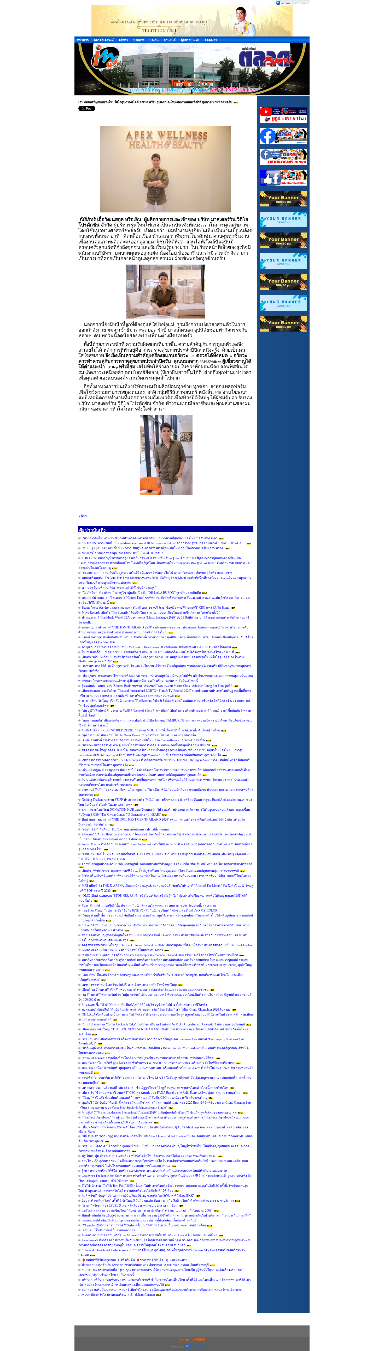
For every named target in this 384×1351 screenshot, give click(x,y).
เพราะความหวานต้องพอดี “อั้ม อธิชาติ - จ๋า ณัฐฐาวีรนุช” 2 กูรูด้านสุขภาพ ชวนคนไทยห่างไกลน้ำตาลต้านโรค (155, 1088)
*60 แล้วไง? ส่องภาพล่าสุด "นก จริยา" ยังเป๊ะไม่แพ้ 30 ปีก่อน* (122, 553)
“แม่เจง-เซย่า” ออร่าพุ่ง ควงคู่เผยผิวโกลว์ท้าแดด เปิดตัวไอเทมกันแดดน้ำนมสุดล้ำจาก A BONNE (146, 745)
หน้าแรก (83, 40)
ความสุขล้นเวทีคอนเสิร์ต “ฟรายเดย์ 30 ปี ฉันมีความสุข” (119, 588)
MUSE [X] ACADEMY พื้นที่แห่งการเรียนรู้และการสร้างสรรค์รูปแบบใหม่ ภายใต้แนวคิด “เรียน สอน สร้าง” (153, 548)
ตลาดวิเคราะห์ (104, 40)
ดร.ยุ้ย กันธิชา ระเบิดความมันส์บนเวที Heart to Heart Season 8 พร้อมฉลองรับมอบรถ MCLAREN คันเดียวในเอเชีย (156, 647)
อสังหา (123, 40)
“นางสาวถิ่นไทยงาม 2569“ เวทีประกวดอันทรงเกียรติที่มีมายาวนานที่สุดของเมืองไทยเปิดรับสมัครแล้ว (150, 538)
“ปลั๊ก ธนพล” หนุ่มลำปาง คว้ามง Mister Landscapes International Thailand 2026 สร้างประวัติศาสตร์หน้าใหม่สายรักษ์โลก (160, 955)
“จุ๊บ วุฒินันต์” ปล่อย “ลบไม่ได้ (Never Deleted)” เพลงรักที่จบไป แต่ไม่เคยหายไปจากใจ (139, 735)
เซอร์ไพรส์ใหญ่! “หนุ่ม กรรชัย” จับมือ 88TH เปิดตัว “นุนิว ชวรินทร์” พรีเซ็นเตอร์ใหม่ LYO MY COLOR (149, 910)
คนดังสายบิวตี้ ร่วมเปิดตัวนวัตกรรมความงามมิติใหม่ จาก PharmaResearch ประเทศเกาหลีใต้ (143, 740)
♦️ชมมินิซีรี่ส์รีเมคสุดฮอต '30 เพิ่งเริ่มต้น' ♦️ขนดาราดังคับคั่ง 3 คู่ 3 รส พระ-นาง (134, 1260)
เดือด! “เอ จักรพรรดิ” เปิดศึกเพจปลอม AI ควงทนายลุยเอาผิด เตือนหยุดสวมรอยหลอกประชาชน (145, 990)
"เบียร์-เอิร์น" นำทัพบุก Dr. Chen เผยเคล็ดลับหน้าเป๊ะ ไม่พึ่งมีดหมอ (125, 829)
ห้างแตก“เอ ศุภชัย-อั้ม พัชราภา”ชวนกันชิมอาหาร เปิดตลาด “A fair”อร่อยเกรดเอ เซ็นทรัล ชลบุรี (145, 1265)
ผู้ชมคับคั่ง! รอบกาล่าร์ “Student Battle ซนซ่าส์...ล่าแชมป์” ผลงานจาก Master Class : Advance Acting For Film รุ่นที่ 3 (157, 686)
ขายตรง (138, 40)
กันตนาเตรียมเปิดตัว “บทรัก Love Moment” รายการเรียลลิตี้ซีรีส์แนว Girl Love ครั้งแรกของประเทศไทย (150, 1235)
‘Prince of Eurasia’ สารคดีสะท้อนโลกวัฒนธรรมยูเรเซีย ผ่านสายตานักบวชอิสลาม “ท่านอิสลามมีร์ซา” (148, 1058)
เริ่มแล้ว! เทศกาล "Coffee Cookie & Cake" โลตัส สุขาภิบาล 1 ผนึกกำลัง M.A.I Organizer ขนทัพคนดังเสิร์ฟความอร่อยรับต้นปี (163, 1024)
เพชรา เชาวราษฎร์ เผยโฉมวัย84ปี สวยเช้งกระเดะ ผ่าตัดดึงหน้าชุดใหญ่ (129, 985)
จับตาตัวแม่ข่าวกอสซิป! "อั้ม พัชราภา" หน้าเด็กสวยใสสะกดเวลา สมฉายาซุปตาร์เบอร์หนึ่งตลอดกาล (149, 905)
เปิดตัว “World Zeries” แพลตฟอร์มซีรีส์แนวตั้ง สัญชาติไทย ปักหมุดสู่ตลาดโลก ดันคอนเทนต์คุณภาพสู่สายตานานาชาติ (160, 871)
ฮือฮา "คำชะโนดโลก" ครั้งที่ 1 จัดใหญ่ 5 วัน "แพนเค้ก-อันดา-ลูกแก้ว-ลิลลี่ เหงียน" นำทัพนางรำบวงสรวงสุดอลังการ (158, 1200)
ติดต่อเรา (211, 40)
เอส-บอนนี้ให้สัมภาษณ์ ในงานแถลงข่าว (108, 1230)
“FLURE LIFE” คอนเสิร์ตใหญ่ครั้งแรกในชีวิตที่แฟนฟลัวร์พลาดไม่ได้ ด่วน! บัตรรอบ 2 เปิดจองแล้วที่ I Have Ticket (157, 573)
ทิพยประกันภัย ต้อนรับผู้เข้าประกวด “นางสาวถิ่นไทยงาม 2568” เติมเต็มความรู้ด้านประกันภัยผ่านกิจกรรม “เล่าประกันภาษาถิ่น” (166, 1215)
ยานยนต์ (170, 40)
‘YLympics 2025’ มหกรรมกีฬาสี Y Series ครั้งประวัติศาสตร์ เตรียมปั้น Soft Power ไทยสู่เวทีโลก (144, 1225)
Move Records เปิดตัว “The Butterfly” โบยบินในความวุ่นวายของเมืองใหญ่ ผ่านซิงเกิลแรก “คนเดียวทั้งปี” (151, 612)
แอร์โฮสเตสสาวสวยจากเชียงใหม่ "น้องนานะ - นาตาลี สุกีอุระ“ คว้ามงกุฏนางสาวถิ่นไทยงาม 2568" (147, 1210)
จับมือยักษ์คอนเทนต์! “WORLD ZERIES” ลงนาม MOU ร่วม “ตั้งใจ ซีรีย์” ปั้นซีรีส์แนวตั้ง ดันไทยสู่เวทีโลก (151, 730)
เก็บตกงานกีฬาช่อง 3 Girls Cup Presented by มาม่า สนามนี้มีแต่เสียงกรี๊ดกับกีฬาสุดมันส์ (139, 1220)
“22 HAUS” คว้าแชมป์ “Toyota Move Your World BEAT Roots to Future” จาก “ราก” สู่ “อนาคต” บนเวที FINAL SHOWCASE (163, 543)
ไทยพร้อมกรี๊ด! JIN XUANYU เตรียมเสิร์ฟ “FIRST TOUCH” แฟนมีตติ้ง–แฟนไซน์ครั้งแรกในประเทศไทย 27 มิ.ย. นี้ (158, 652)
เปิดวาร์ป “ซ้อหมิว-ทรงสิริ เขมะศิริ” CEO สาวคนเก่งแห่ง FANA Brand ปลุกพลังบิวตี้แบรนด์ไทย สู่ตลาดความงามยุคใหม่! (162, 1093)
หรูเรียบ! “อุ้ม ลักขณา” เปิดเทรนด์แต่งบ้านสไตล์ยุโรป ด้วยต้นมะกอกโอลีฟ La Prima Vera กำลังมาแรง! (149, 1156)
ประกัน (154, 40)
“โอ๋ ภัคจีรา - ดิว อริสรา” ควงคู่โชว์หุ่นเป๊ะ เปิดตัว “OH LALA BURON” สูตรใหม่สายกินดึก (141, 593)
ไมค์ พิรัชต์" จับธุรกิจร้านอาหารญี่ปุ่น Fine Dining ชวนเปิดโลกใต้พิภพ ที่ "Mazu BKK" (138, 1195)
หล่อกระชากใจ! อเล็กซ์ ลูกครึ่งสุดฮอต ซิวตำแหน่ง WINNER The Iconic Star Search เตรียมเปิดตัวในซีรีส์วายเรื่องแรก (158, 1063)
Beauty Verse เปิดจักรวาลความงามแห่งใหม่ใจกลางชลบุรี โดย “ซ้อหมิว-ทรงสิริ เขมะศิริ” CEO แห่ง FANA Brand (155, 607)
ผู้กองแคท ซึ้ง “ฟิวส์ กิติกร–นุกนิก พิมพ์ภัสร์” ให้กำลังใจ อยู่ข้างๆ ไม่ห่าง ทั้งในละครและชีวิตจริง (144, 1004)
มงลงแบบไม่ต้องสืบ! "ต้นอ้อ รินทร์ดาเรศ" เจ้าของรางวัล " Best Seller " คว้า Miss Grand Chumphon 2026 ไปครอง (156, 1009)
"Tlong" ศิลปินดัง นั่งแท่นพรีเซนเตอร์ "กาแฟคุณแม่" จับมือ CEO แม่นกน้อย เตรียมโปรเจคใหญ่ (144, 1097)
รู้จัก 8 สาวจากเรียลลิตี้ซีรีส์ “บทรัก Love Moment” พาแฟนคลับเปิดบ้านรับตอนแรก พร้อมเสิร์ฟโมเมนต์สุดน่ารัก (154, 1171)
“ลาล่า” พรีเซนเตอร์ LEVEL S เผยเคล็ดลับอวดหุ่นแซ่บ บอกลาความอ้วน (129, 1205)
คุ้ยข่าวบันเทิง (190, 40)
